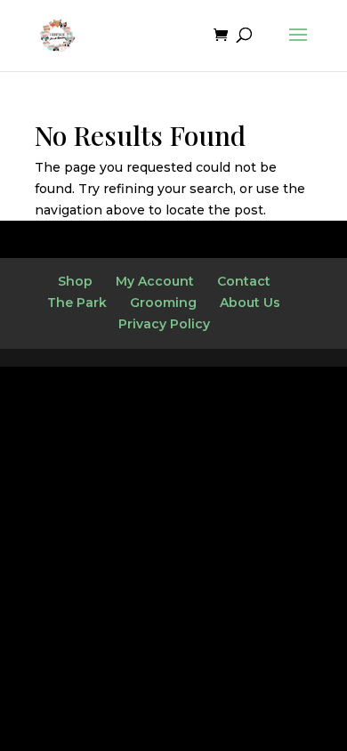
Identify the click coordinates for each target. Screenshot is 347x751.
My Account (155, 281)
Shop (75, 281)
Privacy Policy (164, 324)
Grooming (163, 303)
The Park (77, 303)
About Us (250, 303)
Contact (243, 281)
